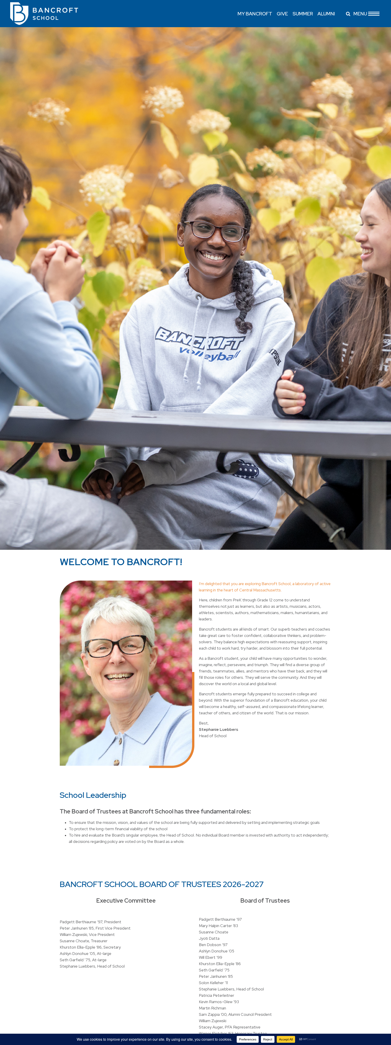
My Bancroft (255, 14)
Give (282, 14)
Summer (303, 14)
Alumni (326, 14)
